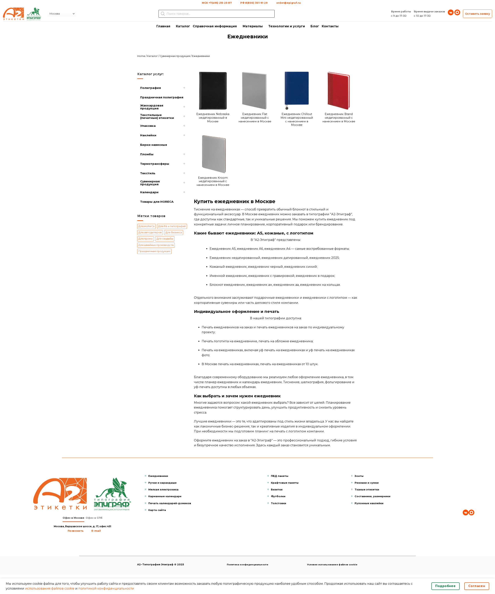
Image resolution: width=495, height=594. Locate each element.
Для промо (145, 238)
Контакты (330, 26)
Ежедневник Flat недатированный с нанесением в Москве (254, 117)
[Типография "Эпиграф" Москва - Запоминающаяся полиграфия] (22, 14)
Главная (163, 26)
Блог (315, 26)
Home (141, 56)
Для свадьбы (164, 238)
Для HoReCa (146, 226)
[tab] (73, 518)
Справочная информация (215, 26)
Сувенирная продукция (175, 56)
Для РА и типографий (172, 226)
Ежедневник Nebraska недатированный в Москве (212, 117)
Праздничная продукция (154, 251)
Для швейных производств (156, 245)
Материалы (253, 26)
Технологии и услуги (286, 26)
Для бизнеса (173, 232)
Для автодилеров (150, 232)
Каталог (183, 26)
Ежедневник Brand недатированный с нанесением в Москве (338, 117)
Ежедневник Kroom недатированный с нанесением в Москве (212, 181)
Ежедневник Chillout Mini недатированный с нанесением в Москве (297, 119)
